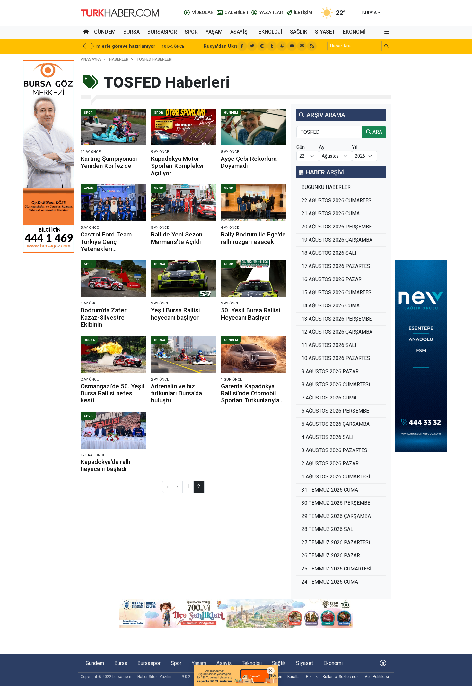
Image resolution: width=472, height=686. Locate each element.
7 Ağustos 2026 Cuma (329, 398)
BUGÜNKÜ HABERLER (326, 187)
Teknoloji (268, 32)
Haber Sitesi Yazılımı (155, 676)
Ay (322, 147)
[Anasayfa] (86, 32)
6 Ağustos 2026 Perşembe (335, 411)
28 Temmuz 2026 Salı (328, 529)
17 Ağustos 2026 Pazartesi (336, 266)
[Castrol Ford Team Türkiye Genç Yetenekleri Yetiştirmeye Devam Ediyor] (113, 202)
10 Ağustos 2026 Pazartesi (336, 358)
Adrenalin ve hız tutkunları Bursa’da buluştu (176, 393)
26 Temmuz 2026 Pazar (331, 556)
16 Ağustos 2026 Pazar (332, 279)
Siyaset (325, 32)
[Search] (386, 46)
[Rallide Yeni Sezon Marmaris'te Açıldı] (183, 202)
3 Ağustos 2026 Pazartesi (335, 450)
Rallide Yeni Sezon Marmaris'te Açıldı (176, 238)
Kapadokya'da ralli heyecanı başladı (105, 465)
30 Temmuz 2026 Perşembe (336, 503)
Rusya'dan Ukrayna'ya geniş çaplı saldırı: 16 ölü (153, 46)
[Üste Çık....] (383, 663)
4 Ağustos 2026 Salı (328, 437)
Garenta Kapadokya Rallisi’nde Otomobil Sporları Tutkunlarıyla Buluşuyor (250, 396)
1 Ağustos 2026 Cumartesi (336, 477)
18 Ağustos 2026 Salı (329, 253)
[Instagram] (262, 46)
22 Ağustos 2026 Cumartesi (337, 200)
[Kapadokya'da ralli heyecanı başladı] (113, 430)
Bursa (131, 32)
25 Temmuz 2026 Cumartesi (336, 569)
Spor (191, 32)
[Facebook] (242, 46)
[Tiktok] (272, 46)
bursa (369, 12)
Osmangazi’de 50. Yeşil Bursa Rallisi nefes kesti (112, 393)
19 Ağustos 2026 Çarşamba (337, 240)
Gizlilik (312, 676)
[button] (386, 32)
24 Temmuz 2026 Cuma (330, 582)
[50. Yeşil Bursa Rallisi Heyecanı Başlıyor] (253, 278)
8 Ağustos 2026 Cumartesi (336, 385)
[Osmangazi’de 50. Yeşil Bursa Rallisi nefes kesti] (113, 354)
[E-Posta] (302, 46)
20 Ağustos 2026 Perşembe (337, 227)
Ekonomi (354, 32)
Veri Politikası (377, 676)
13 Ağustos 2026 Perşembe (337, 319)
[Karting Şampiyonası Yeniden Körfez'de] (113, 127)
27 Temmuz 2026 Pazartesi (336, 542)
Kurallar (294, 676)
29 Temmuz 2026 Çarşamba (336, 516)
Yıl (354, 147)
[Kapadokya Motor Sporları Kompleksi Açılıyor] (183, 127)
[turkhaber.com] (120, 12)
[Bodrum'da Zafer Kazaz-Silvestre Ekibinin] (113, 278)
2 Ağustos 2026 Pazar (330, 463)
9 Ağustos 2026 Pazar (330, 371)
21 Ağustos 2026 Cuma (331, 213)
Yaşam (214, 32)
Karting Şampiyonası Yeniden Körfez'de (109, 162)
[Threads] (282, 46)
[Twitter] (252, 46)
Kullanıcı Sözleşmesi (341, 676)
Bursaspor (162, 32)
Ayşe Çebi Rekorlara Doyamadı (249, 162)
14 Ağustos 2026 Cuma (331, 306)
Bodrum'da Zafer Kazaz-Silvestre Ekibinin (104, 317)
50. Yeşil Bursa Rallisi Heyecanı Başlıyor (250, 313)
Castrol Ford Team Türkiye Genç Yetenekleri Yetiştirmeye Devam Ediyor (108, 249)
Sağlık (298, 32)
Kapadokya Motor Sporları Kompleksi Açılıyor (177, 166)
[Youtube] (292, 46)
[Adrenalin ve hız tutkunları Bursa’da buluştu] (183, 354)
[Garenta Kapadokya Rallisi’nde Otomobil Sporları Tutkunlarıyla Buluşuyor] (253, 354)
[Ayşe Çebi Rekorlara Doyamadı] (253, 127)
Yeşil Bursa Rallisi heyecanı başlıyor (175, 313)
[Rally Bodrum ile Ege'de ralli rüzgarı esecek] (253, 202)
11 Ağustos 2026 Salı (329, 345)
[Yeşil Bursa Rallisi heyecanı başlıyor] (183, 278)
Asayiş (239, 32)
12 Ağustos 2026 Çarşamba (337, 332)
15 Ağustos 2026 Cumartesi (337, 292)
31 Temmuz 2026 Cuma (330, 490)
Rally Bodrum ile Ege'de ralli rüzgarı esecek (253, 238)
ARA (376, 132)
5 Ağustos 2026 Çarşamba (336, 424)
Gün (300, 147)
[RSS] (312, 46)
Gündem (105, 32)
